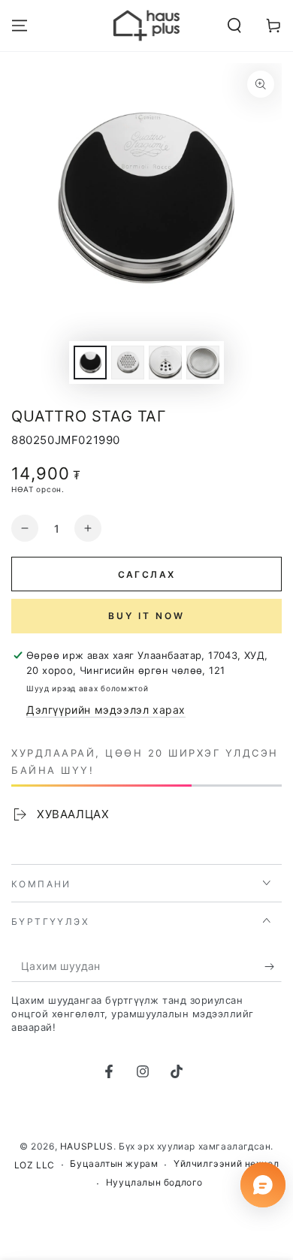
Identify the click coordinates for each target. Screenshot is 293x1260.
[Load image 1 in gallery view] (90, 362)
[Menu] (19, 25)
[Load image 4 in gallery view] (202, 362)
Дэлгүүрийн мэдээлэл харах (106, 709)
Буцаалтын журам (114, 1163)
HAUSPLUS (86, 1146)
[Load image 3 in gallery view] (165, 362)
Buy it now (146, 615)
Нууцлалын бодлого (154, 1182)
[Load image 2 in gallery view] (127, 362)
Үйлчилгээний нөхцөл (226, 1163)
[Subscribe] (273, 967)
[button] (234, 25)
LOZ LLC (34, 1165)
